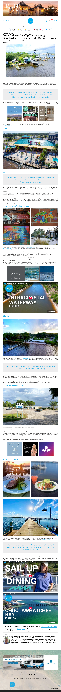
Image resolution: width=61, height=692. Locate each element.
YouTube (53, 627)
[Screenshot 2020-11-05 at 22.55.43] (44, 235)
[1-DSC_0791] (16, 217)
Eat (29, 26)
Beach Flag (21, 30)
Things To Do (24, 26)
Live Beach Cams (13, 30)
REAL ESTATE (36, 678)
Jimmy (13, 189)
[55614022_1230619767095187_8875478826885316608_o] (44, 479)
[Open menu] (57, 21)
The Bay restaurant (26, 358)
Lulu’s (4, 172)
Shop (13, 26)
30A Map (42, 30)
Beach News (49, 30)
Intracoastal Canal (31, 247)
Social (46, 26)
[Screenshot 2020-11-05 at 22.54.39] (44, 217)
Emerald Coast (27, 92)
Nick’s (25, 429)
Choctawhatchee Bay (7, 125)
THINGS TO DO (26, 678)
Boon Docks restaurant (7, 248)
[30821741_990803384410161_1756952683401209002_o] (16, 479)
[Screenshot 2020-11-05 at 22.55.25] (16, 235)
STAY (33, 678)
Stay (32, 26)
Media (42, 26)
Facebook (45, 627)
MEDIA (41, 678)
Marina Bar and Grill (46, 539)
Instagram (21, 629)
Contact (51, 26)
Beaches (17, 26)
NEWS (18, 678)
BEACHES (21, 678)
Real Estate (37, 26)
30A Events (37, 30)
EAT (30, 678)
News (9, 26)
